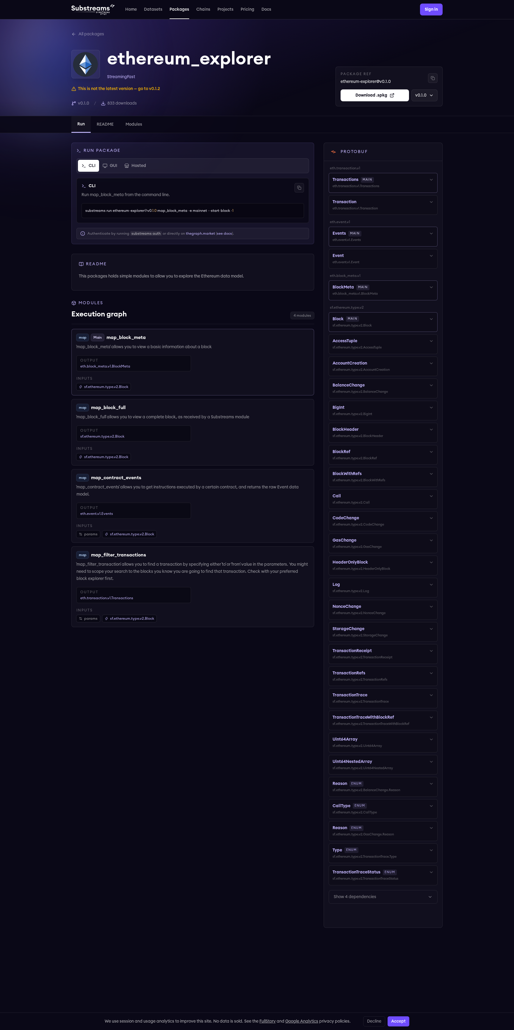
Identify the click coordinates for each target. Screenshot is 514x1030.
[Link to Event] (348, 256)
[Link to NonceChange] (365, 606)
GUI (113, 166)
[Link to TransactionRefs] (369, 673)
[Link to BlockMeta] (373, 287)
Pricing (247, 9)
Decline (374, 1021)
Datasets (153, 9)
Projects (225, 9)
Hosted (138, 166)
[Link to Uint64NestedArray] (376, 762)
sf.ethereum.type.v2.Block (102, 436)
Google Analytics (301, 1021)
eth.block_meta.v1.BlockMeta (105, 366)
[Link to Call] (345, 496)
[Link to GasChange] (360, 540)
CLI (92, 166)
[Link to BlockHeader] (363, 429)
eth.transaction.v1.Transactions (106, 598)
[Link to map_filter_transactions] (150, 555)
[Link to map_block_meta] (150, 337)
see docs (224, 233)
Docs (266, 9)
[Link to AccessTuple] (361, 341)
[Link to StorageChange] (368, 629)
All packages (91, 34)
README (105, 124)
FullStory (267, 1021)
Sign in (431, 9)
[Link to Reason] (367, 783)
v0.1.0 (421, 95)
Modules (134, 124)
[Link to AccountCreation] (371, 363)
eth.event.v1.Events (96, 513)
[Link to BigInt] (348, 407)
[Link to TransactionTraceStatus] (401, 872)
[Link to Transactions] (378, 180)
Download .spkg (371, 95)
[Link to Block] (363, 319)
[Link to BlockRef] (354, 452)
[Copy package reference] (433, 78)
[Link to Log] (344, 584)
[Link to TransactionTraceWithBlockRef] (398, 717)
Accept (398, 1021)
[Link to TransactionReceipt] (376, 651)
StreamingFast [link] (121, 77)
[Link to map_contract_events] (146, 478)
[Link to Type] (362, 850)
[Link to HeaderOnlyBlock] (372, 562)
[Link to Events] (365, 233)
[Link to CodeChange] (363, 518)
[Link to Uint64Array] (361, 739)
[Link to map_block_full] (130, 408)
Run (81, 124)
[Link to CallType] (371, 806)
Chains (203, 9)
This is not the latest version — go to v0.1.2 (119, 89)
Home (131, 9)
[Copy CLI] (299, 188)
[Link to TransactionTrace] (371, 695)
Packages (179, 9)
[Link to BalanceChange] (369, 385)
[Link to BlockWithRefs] (366, 474)
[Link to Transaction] (360, 202)
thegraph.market (200, 233)
